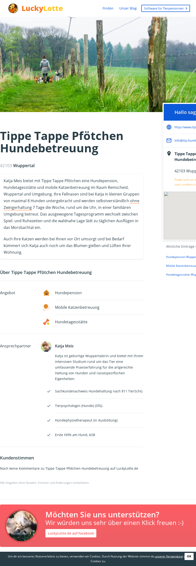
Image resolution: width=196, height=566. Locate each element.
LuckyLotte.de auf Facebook (71, 533)
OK (189, 556)
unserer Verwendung (169, 556)
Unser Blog (128, 8)
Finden (108, 8)
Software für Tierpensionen (166, 8)
